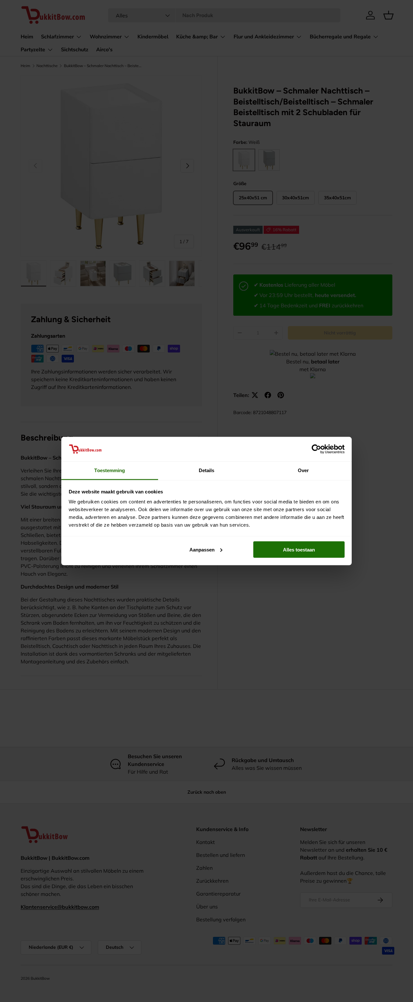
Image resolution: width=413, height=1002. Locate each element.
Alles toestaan (299, 549)
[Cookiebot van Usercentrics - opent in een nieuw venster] (316, 449)
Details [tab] (207, 470)
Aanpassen (202, 549)
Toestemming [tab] (109, 470)
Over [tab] (303, 470)
